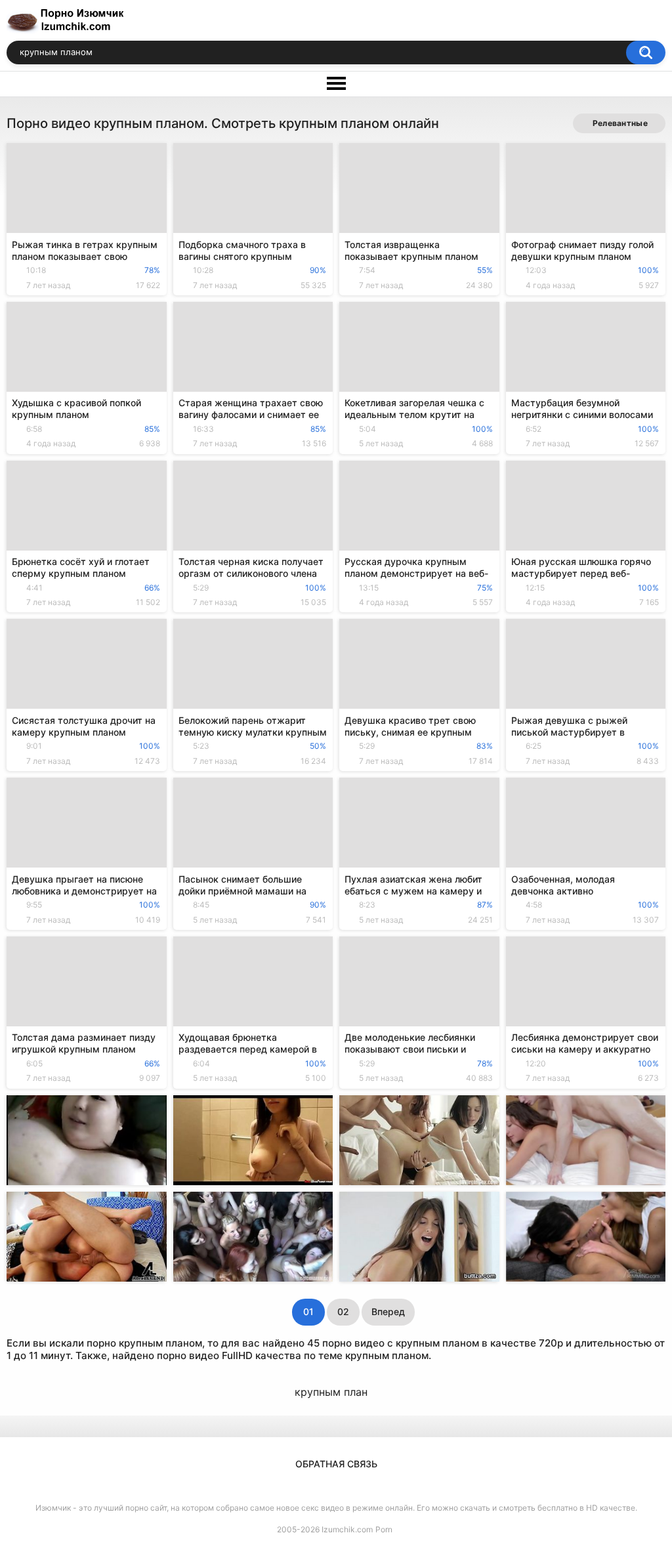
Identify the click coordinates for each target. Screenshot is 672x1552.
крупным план (331, 1391)
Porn (383, 1529)
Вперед (388, 1311)
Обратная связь (336, 1463)
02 (343, 1311)
